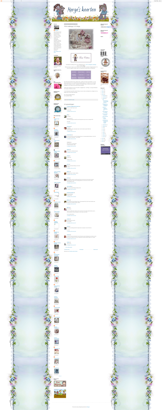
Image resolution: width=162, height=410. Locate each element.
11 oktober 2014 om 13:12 (71, 131)
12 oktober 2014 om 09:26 (71, 196)
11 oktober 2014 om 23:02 (71, 174)
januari (104, 136)
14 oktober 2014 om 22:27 (71, 245)
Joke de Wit (69, 186)
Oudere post (95, 249)
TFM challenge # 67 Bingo (105, 112)
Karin (68, 164)
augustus (104, 126)
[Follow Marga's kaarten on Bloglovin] (106, 27)
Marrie (68, 207)
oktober (104, 98)
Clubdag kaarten (104, 118)
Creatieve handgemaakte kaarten (73, 106)
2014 (103, 94)
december (104, 95)
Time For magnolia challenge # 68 (105, 109)
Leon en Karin (56, 358)
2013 (103, 138)
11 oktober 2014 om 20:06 (71, 168)
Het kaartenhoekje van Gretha (56, 254)
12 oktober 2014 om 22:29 (71, 231)
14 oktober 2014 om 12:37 (71, 238)
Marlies (68, 171)
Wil (67, 114)
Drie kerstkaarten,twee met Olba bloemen (105, 101)
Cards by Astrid (57, 307)
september (105, 124)
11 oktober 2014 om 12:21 (71, 111)
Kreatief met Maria (70, 192)
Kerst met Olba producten (105, 114)
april (103, 132)
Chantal (68, 234)
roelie (68, 226)
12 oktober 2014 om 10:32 (71, 215)
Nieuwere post (66, 249)
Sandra (68, 242)
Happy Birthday (105, 116)
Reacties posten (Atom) (73, 251)
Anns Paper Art (57, 348)
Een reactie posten (69, 247)
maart (104, 133)
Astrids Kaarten (57, 317)
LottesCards (69, 134)
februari (104, 135)
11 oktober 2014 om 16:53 (71, 152)
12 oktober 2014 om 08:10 (71, 189)
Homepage (81, 249)
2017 (103, 89)
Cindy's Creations (57, 182)
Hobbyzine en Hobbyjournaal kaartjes (105, 105)
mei (103, 130)
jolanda (68, 149)
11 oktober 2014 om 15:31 (71, 146)
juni (103, 129)
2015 (103, 92)
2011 (103, 141)
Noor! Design (56, 192)
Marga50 (56, 30)
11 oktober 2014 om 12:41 (71, 123)
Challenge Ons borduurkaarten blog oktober (105, 121)
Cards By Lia (56, 368)
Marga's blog (56, 276)
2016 (103, 91)
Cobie (68, 155)
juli (103, 127)
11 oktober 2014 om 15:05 (71, 138)
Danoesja (68, 126)
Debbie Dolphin (57, 211)
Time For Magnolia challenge (91, 64)
